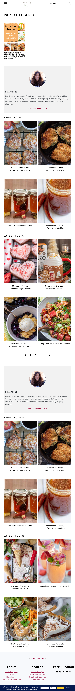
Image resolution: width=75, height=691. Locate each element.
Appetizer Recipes (37, 674)
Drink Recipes (37, 680)
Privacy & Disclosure (11, 680)
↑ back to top (37, 659)
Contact (11, 674)
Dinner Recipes (37, 672)
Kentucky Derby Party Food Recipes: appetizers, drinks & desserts (14, 56)
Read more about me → (37, 108)
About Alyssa (11, 672)
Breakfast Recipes (37, 677)
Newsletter (11, 677)
